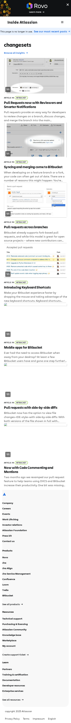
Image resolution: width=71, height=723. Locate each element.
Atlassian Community (14, 629)
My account (9, 645)
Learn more (35, 11)
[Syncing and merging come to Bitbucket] (35, 152)
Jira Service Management (16, 573)
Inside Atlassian (22, 22)
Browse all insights (14, 52)
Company (7, 503)
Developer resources (13, 685)
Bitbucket (21, 97)
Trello (5, 590)
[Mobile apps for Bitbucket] (35, 333)
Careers (6, 508)
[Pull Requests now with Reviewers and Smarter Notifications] (35, 90)
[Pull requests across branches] (35, 212)
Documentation (11, 680)
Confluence (8, 579)
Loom (5, 584)
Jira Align (7, 568)
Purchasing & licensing (15, 624)
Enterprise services (12, 690)
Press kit (7, 535)
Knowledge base (11, 634)
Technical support (12, 618)
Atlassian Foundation (14, 530)
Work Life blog (10, 519)
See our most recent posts (50, 31)
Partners (7, 669)
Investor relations (12, 524)
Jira (4, 562)
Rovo (5, 557)
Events (6, 513)
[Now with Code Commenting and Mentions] (35, 455)
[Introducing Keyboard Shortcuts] (35, 273)
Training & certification (15, 674)
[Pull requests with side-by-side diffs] (35, 393)
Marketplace (9, 640)
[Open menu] (62, 22)
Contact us (8, 541)
